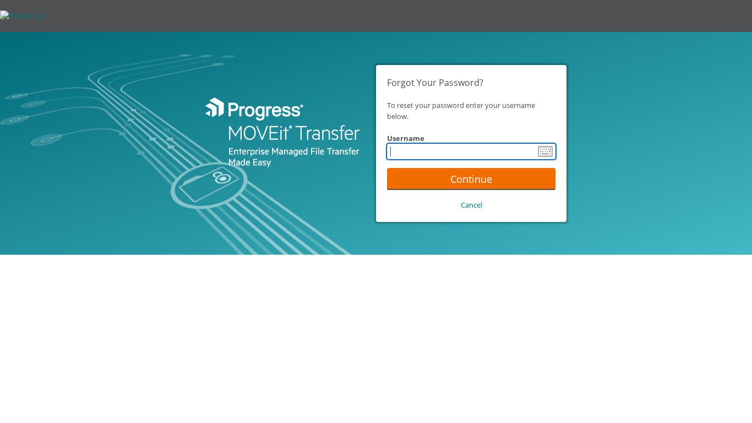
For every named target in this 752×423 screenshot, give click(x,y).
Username (405, 138)
